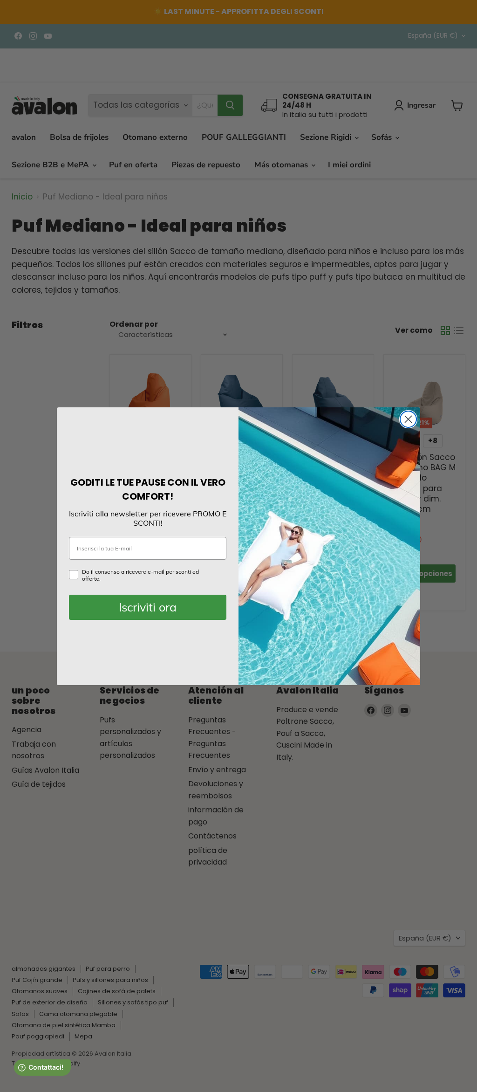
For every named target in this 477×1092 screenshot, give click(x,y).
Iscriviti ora (148, 607)
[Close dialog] (408, 419)
